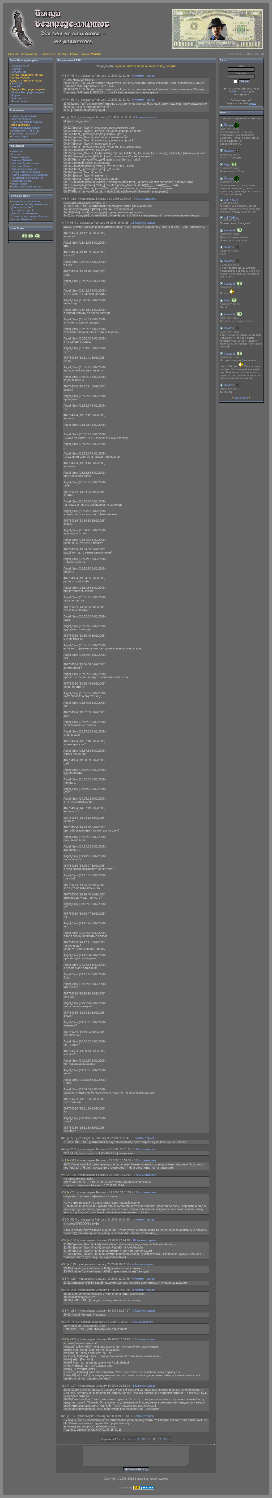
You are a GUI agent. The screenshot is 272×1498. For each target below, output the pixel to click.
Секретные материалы (26, 186)
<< (129, 1439)
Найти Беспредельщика (26, 121)
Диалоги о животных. (25, 213)
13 (159, 1439)
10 (143, 1439)
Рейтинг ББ (19, 98)
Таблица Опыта (21, 180)
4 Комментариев (145, 117)
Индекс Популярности (25, 168)
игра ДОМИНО (20, 124)
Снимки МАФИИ (90, 53)
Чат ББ (16, 86)
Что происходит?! (22, 210)
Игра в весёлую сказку (25, 127)
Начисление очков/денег (27, 177)
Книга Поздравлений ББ (27, 74)
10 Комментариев (144, 1240)
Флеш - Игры (19, 136)
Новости (16, 151)
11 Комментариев (143, 222)
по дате (171, 66)
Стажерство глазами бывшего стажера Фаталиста (30, 217)
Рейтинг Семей (21, 166)
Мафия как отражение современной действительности (30, 203)
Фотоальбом (19, 101)
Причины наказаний (24, 133)
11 (148, 1439)
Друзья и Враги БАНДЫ (26, 80)
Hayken (229, 150)
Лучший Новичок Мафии (26, 171)
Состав (62, 53)
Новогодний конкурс (24, 115)
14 (165, 1439)
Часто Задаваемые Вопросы (29, 174)
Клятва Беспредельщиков (27, 92)
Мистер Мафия (21, 118)
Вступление (48, 53)
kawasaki (230, 230)
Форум (74, 53)
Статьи (15, 154)
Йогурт (228, 125)
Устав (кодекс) (29, 53)
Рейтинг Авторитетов (25, 163)
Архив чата (241, 397)
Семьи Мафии (20, 157)
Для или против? (22, 207)
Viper (227, 164)
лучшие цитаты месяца (131, 66)
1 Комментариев (143, 1138)
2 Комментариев (145, 1174)
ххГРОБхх (231, 200)
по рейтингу (156, 66)
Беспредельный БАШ (25, 130)
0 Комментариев (143, 75)
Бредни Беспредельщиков (28, 89)
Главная (13, 53)
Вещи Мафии (19, 183)
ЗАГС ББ (17, 83)
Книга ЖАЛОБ (20, 77)
